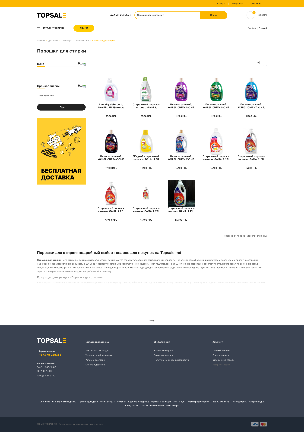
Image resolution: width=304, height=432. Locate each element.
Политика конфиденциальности (171, 360)
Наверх (152, 320)
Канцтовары (131, 405)
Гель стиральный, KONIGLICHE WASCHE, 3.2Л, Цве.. (251, 105)
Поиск (213, 15)
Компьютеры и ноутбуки (113, 401)
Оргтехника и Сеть (161, 401)
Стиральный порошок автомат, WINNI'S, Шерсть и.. (146, 105)
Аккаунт (221, 3)
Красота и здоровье (138, 401)
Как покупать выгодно (97, 350)
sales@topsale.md (46, 375)
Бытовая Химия (83, 40)
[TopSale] (51, 15)
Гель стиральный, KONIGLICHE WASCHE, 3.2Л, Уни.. (216, 105)
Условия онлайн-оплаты (99, 355)
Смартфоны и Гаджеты (64, 401)
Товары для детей (220, 401)
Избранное (237, 3)
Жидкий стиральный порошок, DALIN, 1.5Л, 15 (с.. (146, 157)
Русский (263, 28)
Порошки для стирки (104, 40)
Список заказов (220, 355)
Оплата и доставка (95, 364)
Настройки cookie (221, 365)
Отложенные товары (223, 360)
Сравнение (255, 3)
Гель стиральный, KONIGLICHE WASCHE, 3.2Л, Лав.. (181, 105)
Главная (41, 40)
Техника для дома (88, 401)
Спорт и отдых (257, 401)
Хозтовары (66, 40)
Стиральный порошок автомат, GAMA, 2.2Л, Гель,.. (251, 157)
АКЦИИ (84, 28)
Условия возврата (163, 350)
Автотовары (172, 405)
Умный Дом (179, 401)
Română (252, 28)
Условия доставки (95, 360)
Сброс (63, 107)
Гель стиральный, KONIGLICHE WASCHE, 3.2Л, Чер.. (111, 157)
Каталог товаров (53, 28)
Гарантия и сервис (164, 355)
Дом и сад (53, 40)
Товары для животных (152, 405)
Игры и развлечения (198, 401)
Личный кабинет (221, 350)
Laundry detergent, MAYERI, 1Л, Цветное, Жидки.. (111, 105)
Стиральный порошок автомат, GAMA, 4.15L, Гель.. (181, 209)
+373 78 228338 (119, 15)
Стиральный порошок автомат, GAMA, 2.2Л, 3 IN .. (216, 157)
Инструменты (239, 401)
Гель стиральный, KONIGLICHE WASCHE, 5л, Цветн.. (181, 157)
